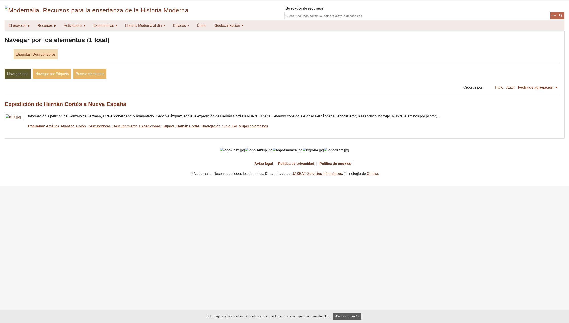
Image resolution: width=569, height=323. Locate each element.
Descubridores (99, 126)
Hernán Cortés (188, 126)
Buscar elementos (90, 74)
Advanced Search (553, 15)
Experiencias (103, 25)
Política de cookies (335, 164)
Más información (347, 316)
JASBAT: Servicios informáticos (317, 174)
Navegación (210, 126)
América (52, 126)
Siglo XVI (229, 126)
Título (499, 87)
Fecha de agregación (536, 87)
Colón (81, 126)
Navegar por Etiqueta (52, 74)
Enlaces (179, 25)
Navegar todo (17, 74)
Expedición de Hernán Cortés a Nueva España (65, 104)
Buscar (561, 15)
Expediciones (150, 126)
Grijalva (168, 126)
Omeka (372, 174)
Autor (511, 87)
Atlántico (67, 126)
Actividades (73, 25)
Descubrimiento (124, 126)
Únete (201, 25)
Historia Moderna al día (143, 25)
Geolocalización (227, 25)
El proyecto (17, 25)
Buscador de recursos (304, 8)
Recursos (45, 25)
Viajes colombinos (253, 126)
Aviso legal (263, 164)
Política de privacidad (296, 164)
